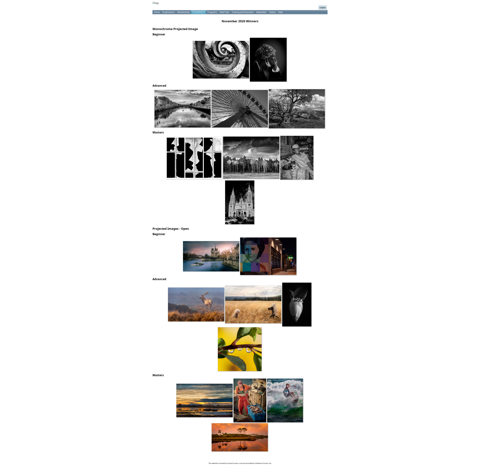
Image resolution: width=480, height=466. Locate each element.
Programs (212, 12)
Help (280, 12)
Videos (272, 12)
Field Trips (224, 12)
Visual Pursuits (232, 463)
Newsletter (261, 12)
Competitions (198, 12)
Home (157, 12)
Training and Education (243, 12)
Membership (183, 12)
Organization (168, 12)
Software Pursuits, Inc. (263, 463)
